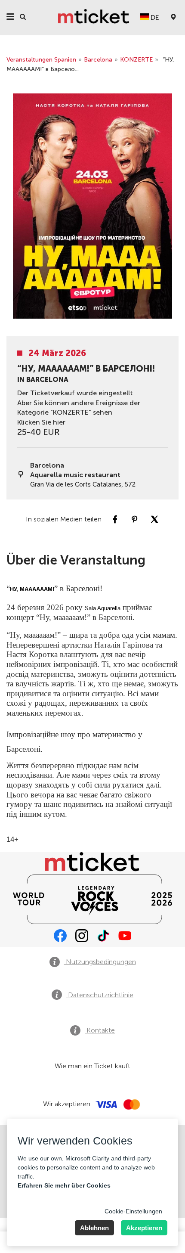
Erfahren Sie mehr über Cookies (64, 1185)
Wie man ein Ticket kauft (92, 1066)
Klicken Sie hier (41, 422)
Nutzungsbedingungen (100, 962)
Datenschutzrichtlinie (99, 995)
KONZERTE (136, 59)
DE (154, 17)
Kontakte (100, 1030)
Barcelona (98, 59)
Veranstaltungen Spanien (41, 59)
